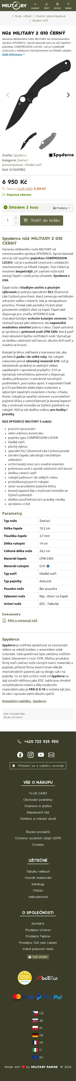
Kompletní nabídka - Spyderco (24, 701)
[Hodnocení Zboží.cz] (47, 977)
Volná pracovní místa (38, 949)
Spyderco (20, 155)
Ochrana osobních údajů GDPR (38, 838)
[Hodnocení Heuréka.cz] (25, 977)
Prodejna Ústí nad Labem (38, 942)
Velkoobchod (38, 897)
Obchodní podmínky (38, 800)
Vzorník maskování (38, 878)
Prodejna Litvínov (38, 930)
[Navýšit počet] (16, 218)
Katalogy (38, 884)
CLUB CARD (38, 793)
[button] (47, 5)
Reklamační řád (38, 812)
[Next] (68, 95)
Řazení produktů (38, 832)
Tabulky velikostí (38, 871)
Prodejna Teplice (38, 936)
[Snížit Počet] (16, 223)
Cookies (38, 844)
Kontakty (38, 923)
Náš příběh (40, 956)
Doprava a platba (38, 806)
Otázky (38, 890)
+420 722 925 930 (40, 741)
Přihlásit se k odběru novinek (40, 766)
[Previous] (8, 95)
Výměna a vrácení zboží (38, 819)
